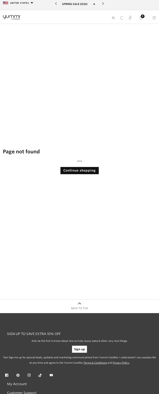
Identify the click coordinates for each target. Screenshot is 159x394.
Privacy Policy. (121, 362)
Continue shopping (79, 170)
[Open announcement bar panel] (94, 4)
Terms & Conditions (95, 362)
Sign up (79, 349)
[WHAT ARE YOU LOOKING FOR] (122, 18)
